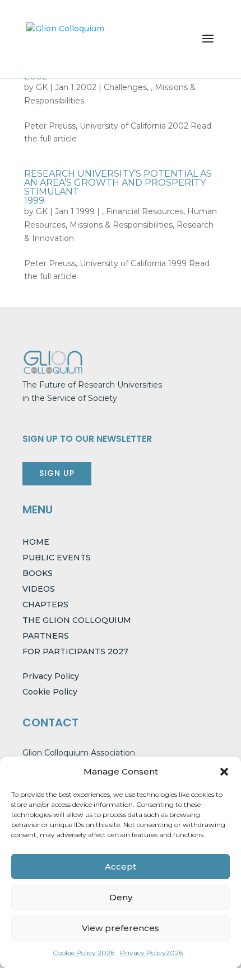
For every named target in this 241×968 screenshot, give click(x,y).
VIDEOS (38, 589)
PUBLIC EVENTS (56, 558)
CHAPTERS (45, 604)
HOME (35, 542)
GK (42, 87)
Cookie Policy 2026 (83, 952)
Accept (120, 866)
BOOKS (37, 573)
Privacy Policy (50, 676)
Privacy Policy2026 (151, 952)
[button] (224, 771)
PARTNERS (45, 636)
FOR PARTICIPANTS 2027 (75, 651)
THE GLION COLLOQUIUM (76, 620)
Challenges (125, 87)
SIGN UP (57, 473)
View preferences (120, 928)
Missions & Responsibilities (121, 225)
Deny (120, 897)
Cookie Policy (49, 692)
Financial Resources (144, 211)
